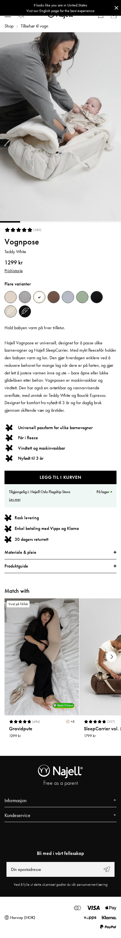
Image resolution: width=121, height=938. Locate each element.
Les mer (15, 499)
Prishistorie (14, 271)
